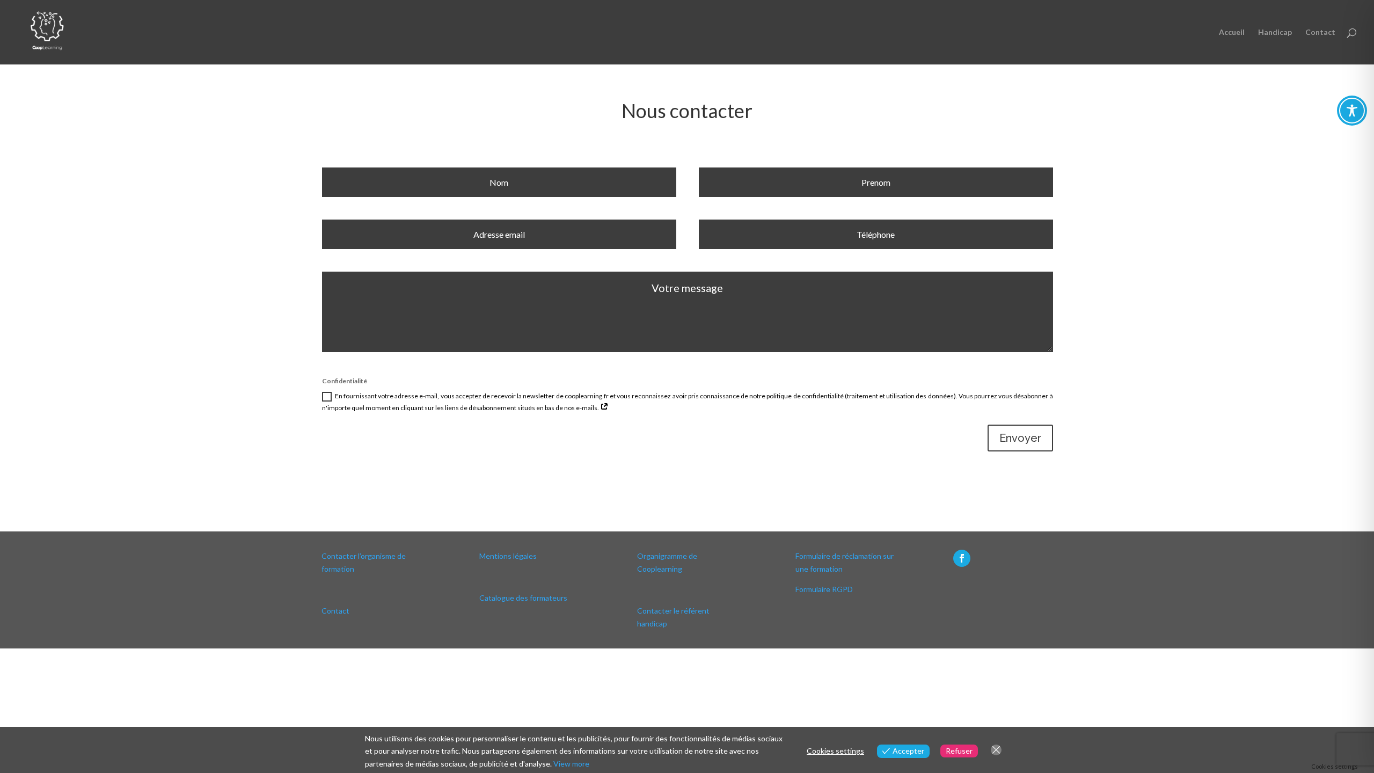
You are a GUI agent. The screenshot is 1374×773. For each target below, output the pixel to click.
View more (571, 763)
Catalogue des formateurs (523, 597)
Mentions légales (508, 555)
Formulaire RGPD (824, 589)
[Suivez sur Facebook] (961, 558)
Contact (1320, 32)
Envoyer (1020, 438)
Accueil (1232, 32)
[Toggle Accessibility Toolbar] (1352, 111)
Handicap (1275, 32)
